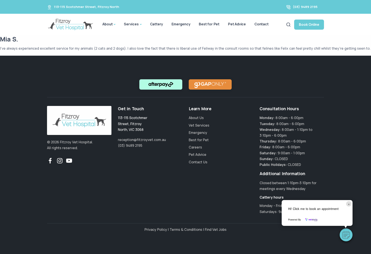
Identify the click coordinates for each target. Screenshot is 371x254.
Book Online (309, 24)
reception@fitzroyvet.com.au (142, 139)
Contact (261, 24)
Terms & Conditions (186, 229)
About (107, 24)
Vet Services (199, 125)
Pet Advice (237, 24)
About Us (196, 117)
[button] (346, 234)
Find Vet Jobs (216, 229)
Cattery (156, 24)
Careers (195, 147)
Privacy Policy (155, 229)
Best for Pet (209, 24)
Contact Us (198, 162)
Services (131, 24)
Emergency (181, 24)
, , (132, 123)
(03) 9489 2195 (305, 7)
